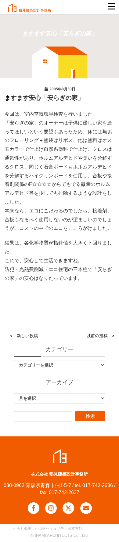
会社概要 (23, 528)
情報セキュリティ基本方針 (60, 528)
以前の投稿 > (100, 335)
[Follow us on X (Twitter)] (68, 508)
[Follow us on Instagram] (51, 508)
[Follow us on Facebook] (33, 508)
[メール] (86, 508)
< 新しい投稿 (24, 335)
